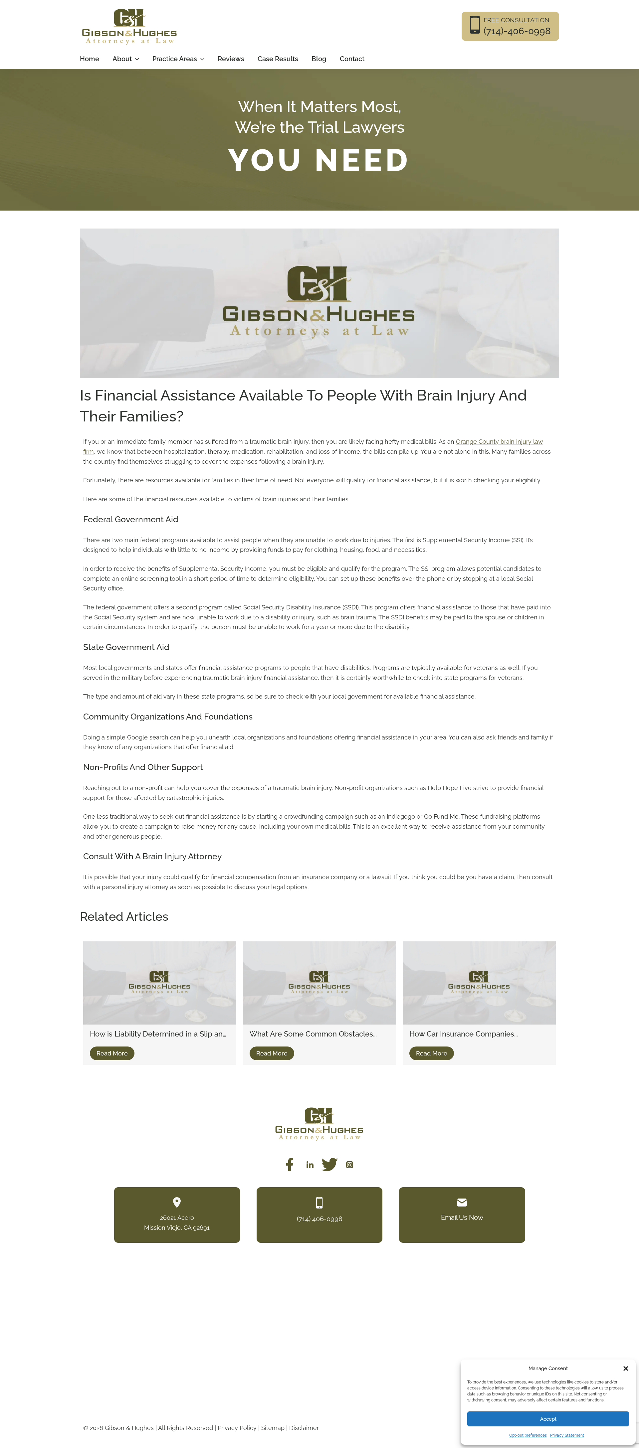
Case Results (278, 59)
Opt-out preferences (528, 1435)
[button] (625, 1368)
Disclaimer (304, 1427)
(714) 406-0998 (319, 1219)
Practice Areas (174, 59)
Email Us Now (462, 1217)
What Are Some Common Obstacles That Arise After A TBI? (311, 1034)
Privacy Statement (567, 1435)
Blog (319, 59)
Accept (548, 1419)
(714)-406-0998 (517, 31)
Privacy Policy (237, 1427)
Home (89, 59)
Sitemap (273, 1427)
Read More (112, 1053)
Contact (352, 59)
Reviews (231, 59)
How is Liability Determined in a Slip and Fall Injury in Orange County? (158, 1034)
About (122, 59)
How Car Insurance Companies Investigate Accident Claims (461, 1034)
